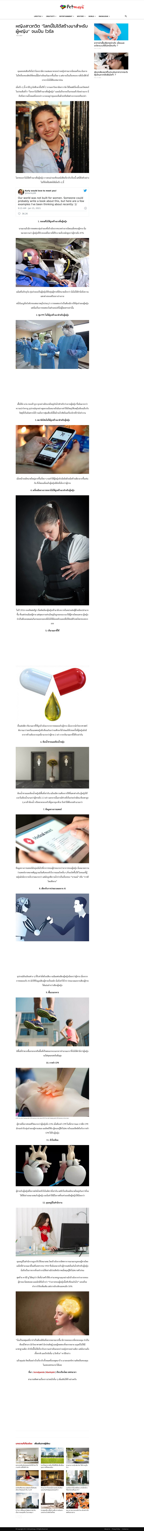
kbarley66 (50, 1372)
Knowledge (103, 16)
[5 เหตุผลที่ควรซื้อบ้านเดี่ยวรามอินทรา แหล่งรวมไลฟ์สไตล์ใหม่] (52, 1501)
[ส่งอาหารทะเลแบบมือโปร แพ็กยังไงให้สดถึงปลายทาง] (77, 1501)
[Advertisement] (52, 53)
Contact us (125, 1529)
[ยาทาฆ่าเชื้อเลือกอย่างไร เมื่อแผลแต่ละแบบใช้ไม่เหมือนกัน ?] (111, 31)
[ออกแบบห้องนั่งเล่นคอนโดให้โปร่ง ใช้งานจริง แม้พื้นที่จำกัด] (27, 1456)
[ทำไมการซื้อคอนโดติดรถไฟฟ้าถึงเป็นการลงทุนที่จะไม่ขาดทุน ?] (27, 1501)
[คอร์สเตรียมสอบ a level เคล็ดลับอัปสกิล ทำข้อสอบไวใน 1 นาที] (27, 1478)
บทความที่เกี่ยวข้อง (24, 1443)
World (91, 16)
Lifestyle (37, 16)
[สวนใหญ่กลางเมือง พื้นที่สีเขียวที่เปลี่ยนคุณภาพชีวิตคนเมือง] (52, 1456)
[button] (125, 16)
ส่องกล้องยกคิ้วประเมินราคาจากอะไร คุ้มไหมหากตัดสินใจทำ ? (111, 73)
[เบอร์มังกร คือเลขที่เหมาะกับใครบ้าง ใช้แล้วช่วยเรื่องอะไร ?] (77, 1478)
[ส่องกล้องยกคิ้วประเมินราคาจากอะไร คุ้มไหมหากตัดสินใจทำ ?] (111, 61)
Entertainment (65, 16)
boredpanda (39, 1372)
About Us (107, 1529)
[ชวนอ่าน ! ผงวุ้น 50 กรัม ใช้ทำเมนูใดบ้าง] (77, 1456)
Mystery (80, 16)
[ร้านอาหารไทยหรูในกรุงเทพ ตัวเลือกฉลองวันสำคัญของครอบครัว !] (52, 1478)
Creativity (50, 16)
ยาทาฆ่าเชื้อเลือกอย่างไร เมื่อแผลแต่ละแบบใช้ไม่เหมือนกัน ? (109, 44)
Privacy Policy (116, 1529)
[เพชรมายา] (72, 7)
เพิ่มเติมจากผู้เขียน (42, 1443)
